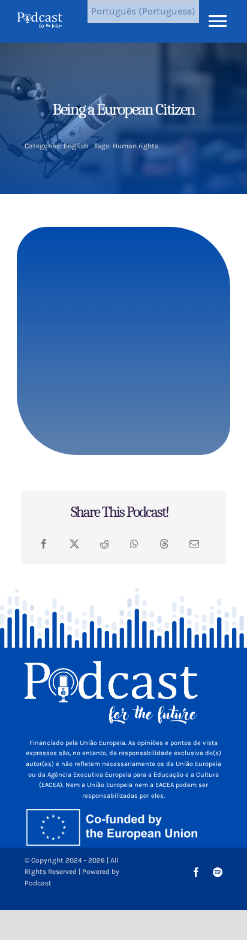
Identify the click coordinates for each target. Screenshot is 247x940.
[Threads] (164, 544)
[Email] (194, 544)
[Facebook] (44, 544)
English (76, 146)
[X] (74, 544)
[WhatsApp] (134, 544)
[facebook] (196, 872)
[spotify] (217, 872)
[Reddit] (104, 544)
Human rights (135, 146)
